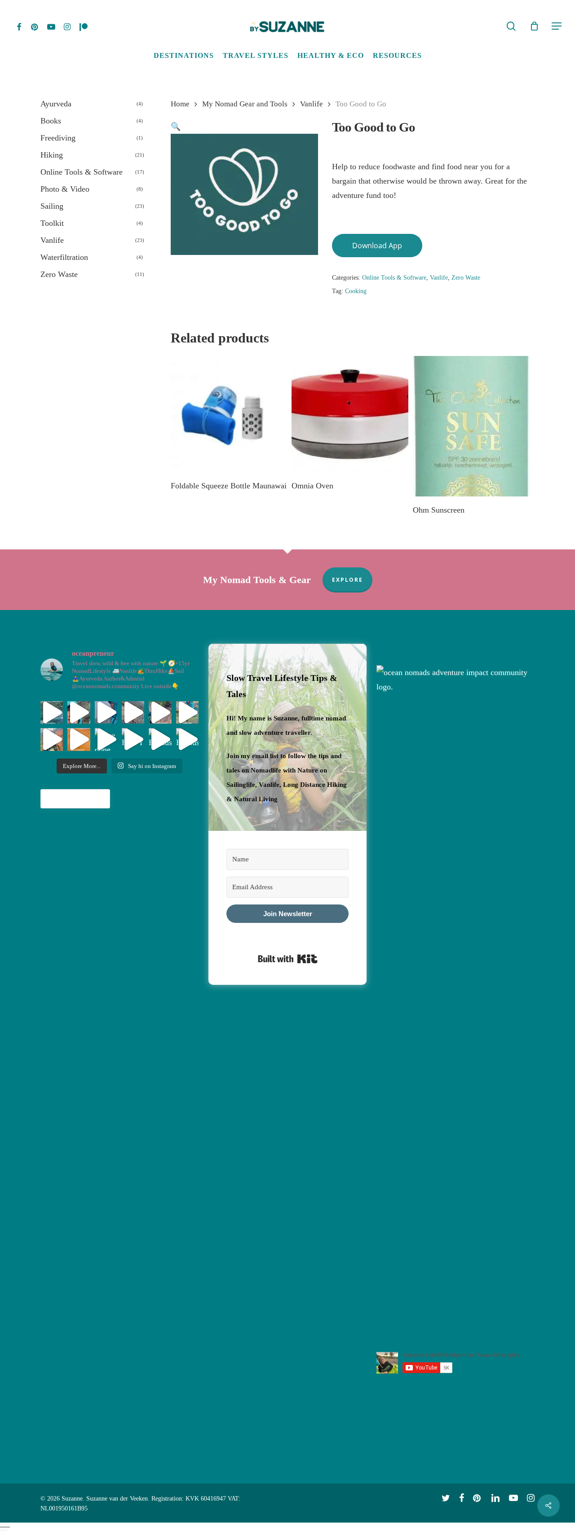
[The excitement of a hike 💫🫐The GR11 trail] (78, 712)
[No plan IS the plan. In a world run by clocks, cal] (51, 712)
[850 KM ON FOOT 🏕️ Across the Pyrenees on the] (133, 712)
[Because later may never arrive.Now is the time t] (160, 739)
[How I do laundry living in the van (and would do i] (133, 739)
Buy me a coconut (75, 799)
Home (180, 104)
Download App (377, 245)
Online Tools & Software (394, 277)
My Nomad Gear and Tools (245, 104)
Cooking (356, 291)
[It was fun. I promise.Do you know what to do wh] (106, 712)
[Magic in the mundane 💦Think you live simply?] (187, 712)
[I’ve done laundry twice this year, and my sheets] (106, 739)
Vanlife (311, 104)
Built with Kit (288, 959)
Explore (347, 580)
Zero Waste (465, 277)
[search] (511, 26)
